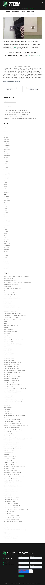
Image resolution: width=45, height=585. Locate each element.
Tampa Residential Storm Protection (11, 503)
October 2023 (6, 153)
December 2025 (7, 143)
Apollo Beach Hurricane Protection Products (12, 288)
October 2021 (6, 198)
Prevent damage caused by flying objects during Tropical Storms (16, 425)
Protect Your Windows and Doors (10, 435)
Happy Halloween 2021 (8, 335)
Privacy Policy (19, 583)
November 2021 (7, 196)
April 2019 (5, 259)
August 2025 (6, 151)
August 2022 (6, 180)
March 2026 (6, 137)
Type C (5, 523)
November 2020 (7, 221)
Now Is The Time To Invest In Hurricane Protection (13, 419)
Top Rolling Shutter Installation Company (11, 519)
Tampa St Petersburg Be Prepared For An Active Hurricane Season (16, 509)
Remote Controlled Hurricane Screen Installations (13, 446)
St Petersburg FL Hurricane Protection (11, 462)
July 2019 (5, 253)
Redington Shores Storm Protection (10, 444)
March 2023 (6, 167)
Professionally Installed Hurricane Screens (12, 431)
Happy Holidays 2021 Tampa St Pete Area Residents (14, 339)
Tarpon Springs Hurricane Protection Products (12, 517)
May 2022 (5, 184)
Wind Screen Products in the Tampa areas (12, 540)
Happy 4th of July (7, 321)
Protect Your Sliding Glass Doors (10, 433)
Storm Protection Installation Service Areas (12, 470)
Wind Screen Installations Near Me (10, 538)
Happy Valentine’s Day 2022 (9, 360)
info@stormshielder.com (9, 564)
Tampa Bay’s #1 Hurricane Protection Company (13, 480)
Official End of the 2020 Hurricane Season (12, 421)
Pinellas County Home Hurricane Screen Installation (13, 423)
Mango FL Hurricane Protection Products (11, 403)
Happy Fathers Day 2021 (8, 329)
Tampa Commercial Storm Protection (11, 491)
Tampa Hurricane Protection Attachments (12, 497)
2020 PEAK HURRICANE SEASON (10, 280)
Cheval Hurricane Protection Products (11, 296)
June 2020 (6, 231)
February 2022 (6, 190)
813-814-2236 (22, 8)
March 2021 (6, 212)
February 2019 (6, 263)
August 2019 (6, 251)
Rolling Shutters (6, 454)
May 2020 (5, 233)
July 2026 (5, 129)
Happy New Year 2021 (8, 350)
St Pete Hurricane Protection (9, 458)
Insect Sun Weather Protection (9, 397)
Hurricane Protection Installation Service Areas (12, 378)
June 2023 (6, 161)
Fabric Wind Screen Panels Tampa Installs (12, 307)
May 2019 (5, 257)
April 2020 (5, 235)
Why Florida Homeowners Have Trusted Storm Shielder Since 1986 (16, 114)
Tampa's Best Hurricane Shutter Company (11, 515)
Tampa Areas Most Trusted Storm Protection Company (14, 476)
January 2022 (6, 192)
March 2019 (6, 261)
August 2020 (6, 227)
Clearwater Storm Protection (9, 305)
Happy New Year (7, 345)
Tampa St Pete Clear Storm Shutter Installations (13, 505)
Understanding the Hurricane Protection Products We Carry (15, 529)
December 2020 (7, 218)
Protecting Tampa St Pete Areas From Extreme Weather (14, 439)
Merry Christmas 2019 (8, 407)
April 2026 (5, 135)
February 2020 (6, 239)
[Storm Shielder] (11, 3)
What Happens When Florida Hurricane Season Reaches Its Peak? (16, 110)
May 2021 (5, 208)
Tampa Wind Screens (8, 513)
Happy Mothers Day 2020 (8, 341)
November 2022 (7, 176)
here (15, 47)
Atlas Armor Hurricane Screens (9, 290)
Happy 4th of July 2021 (8, 323)
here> (27, 56)
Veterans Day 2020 (7, 533)
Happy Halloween (7, 333)
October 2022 (6, 178)
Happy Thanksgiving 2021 (8, 356)
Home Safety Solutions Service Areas (11, 366)
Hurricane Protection (7, 374)
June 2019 (6, 255)
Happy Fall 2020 (7, 327)
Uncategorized (6, 527)
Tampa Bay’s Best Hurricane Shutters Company (32, 583)
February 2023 (6, 169)
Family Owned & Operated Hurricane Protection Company (15, 309)
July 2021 (5, 204)
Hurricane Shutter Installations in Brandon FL (12, 390)
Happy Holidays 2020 (8, 337)
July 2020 (5, 229)
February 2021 (6, 214)
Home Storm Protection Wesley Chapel (11, 368)
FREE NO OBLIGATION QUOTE (34, 55)
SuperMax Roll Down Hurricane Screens (11, 474)
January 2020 (6, 241)
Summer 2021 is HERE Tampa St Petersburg (12, 472)
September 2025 (7, 149)
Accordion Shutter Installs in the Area (11, 284)
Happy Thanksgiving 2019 (8, 352)
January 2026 (6, 141)
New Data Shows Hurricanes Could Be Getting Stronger (14, 415)
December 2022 (7, 174)
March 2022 (6, 188)
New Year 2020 (6, 417)
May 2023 (5, 163)
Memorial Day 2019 (7, 405)
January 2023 (6, 171)
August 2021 (6, 202)
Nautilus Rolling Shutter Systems (10, 413)
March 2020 (6, 237)
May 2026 (5, 133)
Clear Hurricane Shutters (8, 301)
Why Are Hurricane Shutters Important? (11, 536)
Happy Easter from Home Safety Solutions (12, 325)
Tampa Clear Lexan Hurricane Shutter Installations (13, 486)
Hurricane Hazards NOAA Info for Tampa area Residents (14, 370)
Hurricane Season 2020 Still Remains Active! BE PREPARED (15, 388)
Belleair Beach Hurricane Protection (10, 292)
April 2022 (5, 186)
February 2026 (6, 139)
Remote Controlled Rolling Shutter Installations (12, 448)
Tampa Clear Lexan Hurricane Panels (11, 484)
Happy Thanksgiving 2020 (8, 354)
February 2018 (6, 268)
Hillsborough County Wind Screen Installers (12, 364)
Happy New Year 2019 (8, 348)
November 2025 (7, 145)
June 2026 (6, 131)
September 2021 (7, 200)
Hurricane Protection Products (9, 382)
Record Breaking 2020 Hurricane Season (11, 442)
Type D (5, 525)
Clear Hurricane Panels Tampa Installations (12, 298)
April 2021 (5, 210)
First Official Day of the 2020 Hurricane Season (13, 317)
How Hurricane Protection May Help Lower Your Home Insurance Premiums (18, 112)
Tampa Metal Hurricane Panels (9, 501)
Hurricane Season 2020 (8, 386)
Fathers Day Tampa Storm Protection (11, 311)
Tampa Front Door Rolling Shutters (10, 493)
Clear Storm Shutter (7, 303)
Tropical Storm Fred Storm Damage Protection (13, 521)
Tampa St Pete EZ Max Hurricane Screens (12, 507)
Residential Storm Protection (9, 450)
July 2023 (5, 159)
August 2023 (6, 157)
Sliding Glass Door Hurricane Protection (11, 456)
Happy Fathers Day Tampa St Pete (10, 331)
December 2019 (7, 243)
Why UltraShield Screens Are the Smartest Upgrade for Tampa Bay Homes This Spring (20, 118)
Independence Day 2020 (8, 395)
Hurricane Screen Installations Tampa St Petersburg (13, 384)
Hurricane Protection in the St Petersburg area (12, 376)
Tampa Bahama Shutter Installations (11, 478)
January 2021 (6, 216)
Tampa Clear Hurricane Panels (9, 482)
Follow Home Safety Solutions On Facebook (12, 319)
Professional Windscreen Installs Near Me (12, 427)
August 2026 (6, 127)
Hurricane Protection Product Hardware (11, 81)
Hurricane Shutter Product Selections (11, 392)
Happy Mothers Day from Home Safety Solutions (13, 343)
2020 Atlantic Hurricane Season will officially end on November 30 (16, 276)
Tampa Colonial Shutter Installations (10, 489)
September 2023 (7, 155)
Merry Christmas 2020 (8, 409)
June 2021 (6, 206)
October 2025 (6, 147)
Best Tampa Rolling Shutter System (10, 294)
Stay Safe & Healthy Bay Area (9, 464)
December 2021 (7, 194)
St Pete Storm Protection (8, 460)
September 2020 (7, 225)
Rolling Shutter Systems (8, 452)
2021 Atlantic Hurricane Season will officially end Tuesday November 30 (17, 282)
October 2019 (6, 247)
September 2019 (7, 249)
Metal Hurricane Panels (8, 411)
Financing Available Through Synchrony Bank (12, 313)
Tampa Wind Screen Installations (10, 511)
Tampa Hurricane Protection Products (11, 499)
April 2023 (5, 165)
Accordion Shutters (7, 286)
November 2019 (7, 245)
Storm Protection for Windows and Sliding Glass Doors (14, 466)
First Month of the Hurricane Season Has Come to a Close (15, 315)
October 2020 (6, 223)
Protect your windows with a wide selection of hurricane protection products (18, 437)
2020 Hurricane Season (8, 278)
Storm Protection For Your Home (10, 468)
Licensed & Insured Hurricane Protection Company (13, 399)
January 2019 (6, 265)
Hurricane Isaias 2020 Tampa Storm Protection (13, 372)
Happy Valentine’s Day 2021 (9, 358)
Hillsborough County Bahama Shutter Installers (12, 362)
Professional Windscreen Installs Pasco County (13, 429)
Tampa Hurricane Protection (9, 495)
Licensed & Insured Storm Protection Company (13, 401)
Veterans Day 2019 (7, 531)
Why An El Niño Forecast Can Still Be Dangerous (13, 116)
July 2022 (5, 182)
